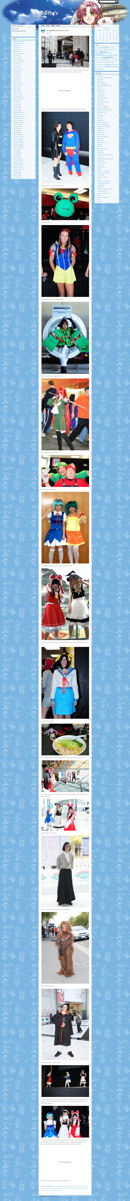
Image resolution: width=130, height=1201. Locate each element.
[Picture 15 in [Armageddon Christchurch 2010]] (65, 948)
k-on (101, 58)
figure (108, 52)
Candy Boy (100, 94)
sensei (83, 1188)
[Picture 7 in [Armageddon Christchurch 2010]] (65, 471)
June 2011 (16, 90)
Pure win (99, 165)
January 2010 (17, 114)
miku (96, 62)
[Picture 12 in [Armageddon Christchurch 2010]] (65, 776)
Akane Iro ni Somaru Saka (103, 77)
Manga (99, 138)
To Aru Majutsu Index (102, 181)
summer (97, 66)
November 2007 (17, 165)
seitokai (102, 64)
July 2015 (15, 55)
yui (103, 69)
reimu (75, 1188)
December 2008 (17, 140)
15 (100, 36)
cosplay (105, 50)
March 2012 (16, 82)
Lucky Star (99, 134)
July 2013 (15, 72)
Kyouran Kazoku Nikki (102, 126)
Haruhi (98, 104)
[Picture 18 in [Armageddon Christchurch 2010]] (65, 1122)
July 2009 (15, 126)
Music (48, 25)
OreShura (99, 161)
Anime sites (100, 81)
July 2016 (15, 47)
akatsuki (57, 1186)
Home (43, 25)
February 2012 (17, 84)
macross (47, 1188)
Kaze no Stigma (101, 122)
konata (101, 60)
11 (110, 34)
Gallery (53, 25)
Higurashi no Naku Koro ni (104, 110)
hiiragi (115, 55)
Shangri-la (99, 175)
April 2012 (16, 80)
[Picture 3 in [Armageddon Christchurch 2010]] (65, 204)
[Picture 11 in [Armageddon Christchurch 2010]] (65, 739)
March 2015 (16, 57)
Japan (98, 114)
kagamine (97, 60)
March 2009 (16, 134)
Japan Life (99, 116)
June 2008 (16, 153)
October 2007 (16, 167)
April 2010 (16, 108)
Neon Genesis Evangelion (104, 154)
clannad (101, 50)
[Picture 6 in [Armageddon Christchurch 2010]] (65, 414)
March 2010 (16, 110)
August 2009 (16, 124)
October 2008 (16, 144)
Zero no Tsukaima (101, 197)
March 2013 (16, 78)
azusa (111, 47)
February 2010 (17, 112)
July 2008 (15, 151)
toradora (104, 66)
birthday (97, 50)
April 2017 (16, 45)
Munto (98, 144)
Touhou (99, 187)
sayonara (79, 1188)
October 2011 (16, 86)
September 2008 (17, 146)
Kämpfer (99, 128)
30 (103, 40)
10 (106, 34)
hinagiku (97, 58)
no (110, 62)
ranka (71, 1188)
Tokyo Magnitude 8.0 (102, 183)
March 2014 (16, 67)
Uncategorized (101, 191)
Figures (99, 100)
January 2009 (17, 138)
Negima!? (99, 152)
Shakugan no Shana (102, 173)
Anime (98, 79)
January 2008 (17, 161)
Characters (100, 96)
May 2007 (16, 175)
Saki (98, 169)
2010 (54, 1186)
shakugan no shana (110, 64)
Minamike (99, 140)
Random (50, 33)
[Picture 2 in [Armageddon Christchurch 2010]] (65, 148)
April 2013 (16, 76)
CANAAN (99, 90)
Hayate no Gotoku (101, 108)
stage (86, 1188)
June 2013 (16, 74)
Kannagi (99, 120)
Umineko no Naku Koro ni (103, 189)
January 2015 (17, 59)
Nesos (98, 156)
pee (65, 1188)
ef (97, 199)
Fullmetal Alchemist (102, 102)
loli (104, 60)
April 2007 (16, 177)
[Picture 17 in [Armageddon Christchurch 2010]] (65, 1081)
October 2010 (16, 96)
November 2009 (17, 118)
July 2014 (15, 63)
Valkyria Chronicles (102, 193)
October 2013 (16, 70)
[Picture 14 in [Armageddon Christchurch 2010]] (65, 871)
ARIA (98, 75)
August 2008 (16, 149)
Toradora (99, 185)
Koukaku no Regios (102, 124)
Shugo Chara (100, 177)
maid (116, 60)
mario (51, 1188)
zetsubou (59, 1190)
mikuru (99, 62)
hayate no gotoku (107, 55)
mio (102, 62)
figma (103, 52)
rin (99, 64)
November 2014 (17, 61)
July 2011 (15, 88)
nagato (107, 62)
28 (97, 40)
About (58, 25)
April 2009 (16, 132)
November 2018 (17, 43)
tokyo (100, 66)
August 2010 (16, 100)
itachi (87, 1186)
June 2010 (16, 104)
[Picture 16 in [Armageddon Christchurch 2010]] (65, 1024)
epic (96, 52)
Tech (98, 179)
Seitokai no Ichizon (102, 171)
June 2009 (16, 128)
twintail (97, 69)
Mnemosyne (100, 142)
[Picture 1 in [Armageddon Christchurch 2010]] (65, 52)
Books (98, 88)
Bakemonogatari (101, 84)
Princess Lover (101, 163)
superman (43, 1190)
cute (109, 50)
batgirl (71, 1186)
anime (61, 1186)
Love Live (99, 132)
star (117, 64)
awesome (105, 47)
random (97, 64)
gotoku (111, 52)
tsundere (114, 66)
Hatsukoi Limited (101, 106)
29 (100, 40)
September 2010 (17, 98)
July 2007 (15, 171)
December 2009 (17, 116)
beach (113, 47)
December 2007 (17, 163)
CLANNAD (100, 92)
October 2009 (16, 120)
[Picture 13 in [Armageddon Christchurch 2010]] (65, 815)
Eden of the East (101, 98)
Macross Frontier (101, 136)
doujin (112, 50)
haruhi (83, 1186)
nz (63, 1188)
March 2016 (16, 51)
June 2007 (16, 173)
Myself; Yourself (101, 148)
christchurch (76, 1186)
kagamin (115, 57)
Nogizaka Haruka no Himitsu (104, 159)
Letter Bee (99, 130)
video (51, 1190)
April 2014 (16, 65)
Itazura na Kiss (101, 112)
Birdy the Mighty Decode (103, 86)
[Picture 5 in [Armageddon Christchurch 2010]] (65, 338)
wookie (54, 1190)
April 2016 (16, 49)
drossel (114, 50)
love (107, 60)
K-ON (98, 118)
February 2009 (17, 136)
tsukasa (109, 66)
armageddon (66, 1186)
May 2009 (16, 130)
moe (104, 62)
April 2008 (16, 157)
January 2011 (16, 94)
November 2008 (17, 142)
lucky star (112, 60)
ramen (68, 1188)
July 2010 (15, 102)
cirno (80, 1186)
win (100, 69)
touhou (47, 1190)
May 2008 (16, 155)
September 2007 (17, 169)
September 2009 (17, 122)
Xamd (98, 195)
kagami (42, 1188)
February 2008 (17, 159)
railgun (113, 62)
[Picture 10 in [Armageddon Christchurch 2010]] (65, 683)
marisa (54, 1188)
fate (99, 52)
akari (96, 47)
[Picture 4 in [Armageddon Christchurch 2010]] (65, 261)
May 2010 (16, 106)
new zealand (59, 1188)
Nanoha (99, 150)
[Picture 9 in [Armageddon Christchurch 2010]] (65, 604)
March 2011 (16, 92)
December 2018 (17, 41)
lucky (109, 60)
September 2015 (17, 53)
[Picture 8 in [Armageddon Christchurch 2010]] (65, 527)
